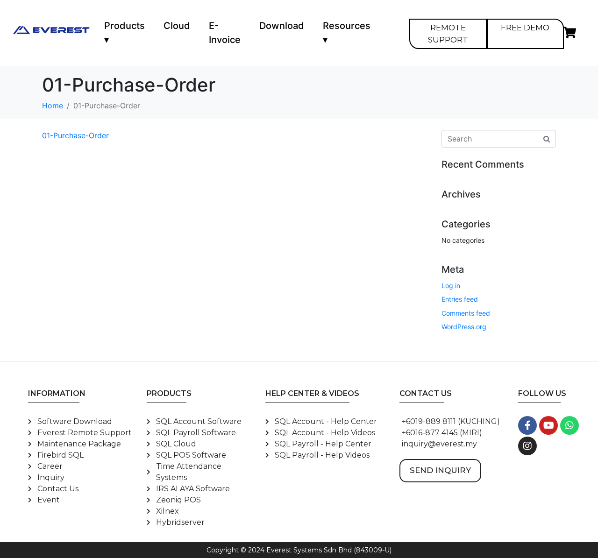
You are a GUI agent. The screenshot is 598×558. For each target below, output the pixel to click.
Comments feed (465, 313)
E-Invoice (225, 32)
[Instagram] (527, 446)
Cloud (177, 25)
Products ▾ (124, 32)
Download (281, 25)
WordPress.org (463, 327)
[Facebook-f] (527, 425)
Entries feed (459, 299)
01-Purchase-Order (75, 135)
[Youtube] (548, 425)
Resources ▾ (346, 32)
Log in (450, 286)
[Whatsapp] (569, 425)
